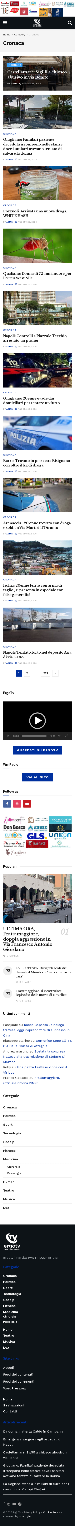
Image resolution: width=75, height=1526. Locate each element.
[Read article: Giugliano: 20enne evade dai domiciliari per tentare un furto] (37, 370)
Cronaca (34, 34)
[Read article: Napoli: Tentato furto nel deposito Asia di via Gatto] (37, 625)
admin (13, 83)
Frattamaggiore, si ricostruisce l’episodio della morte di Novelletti (42, 993)
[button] (37, 720)
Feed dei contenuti (18, 1374)
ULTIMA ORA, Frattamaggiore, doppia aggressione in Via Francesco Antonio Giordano (27, 939)
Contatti (10, 1411)
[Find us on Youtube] (27, 804)
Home (6, 34)
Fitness (9, 1151)
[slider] (34, 736)
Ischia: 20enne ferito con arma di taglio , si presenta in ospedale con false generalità (33, 590)
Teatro (8, 1190)
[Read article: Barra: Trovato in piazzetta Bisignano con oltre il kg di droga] (37, 433)
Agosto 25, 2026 (27, 284)
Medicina (10, 1159)
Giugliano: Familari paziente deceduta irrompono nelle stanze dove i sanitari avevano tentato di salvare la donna (33, 1470)
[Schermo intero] (66, 736)
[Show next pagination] (55, 673)
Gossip (8, 1142)
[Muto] (59, 736)
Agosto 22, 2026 (27, 471)
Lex (6, 1208)
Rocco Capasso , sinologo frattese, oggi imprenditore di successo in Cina (36, 1030)
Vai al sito (37, 777)
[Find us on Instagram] (17, 804)
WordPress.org (14, 1388)
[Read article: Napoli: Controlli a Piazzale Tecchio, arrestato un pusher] (37, 308)
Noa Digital (25, 1516)
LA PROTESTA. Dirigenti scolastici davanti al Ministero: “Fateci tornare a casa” (43, 972)
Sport (8, 1124)
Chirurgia (13, 1166)
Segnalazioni (13, 1405)
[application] (37, 720)
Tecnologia (12, 1133)
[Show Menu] (5, 23)
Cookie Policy (51, 1512)
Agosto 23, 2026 (27, 409)
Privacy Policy (32, 1512)
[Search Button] (70, 23)
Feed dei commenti (18, 1381)
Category (19, 34)
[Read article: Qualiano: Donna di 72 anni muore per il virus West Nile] (37, 246)
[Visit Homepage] (37, 23)
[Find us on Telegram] (19, 1504)
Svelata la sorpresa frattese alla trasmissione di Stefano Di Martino (34, 1056)
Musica (9, 1199)
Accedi (8, 1368)
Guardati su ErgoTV (37, 750)
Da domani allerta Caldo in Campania (33, 1431)
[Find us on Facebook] (7, 804)
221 (45, 673)
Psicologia (14, 1173)
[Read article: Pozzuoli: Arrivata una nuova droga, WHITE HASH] (37, 183)
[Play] (8, 736)
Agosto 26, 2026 (31, 83)
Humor (8, 1182)
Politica (9, 1116)
